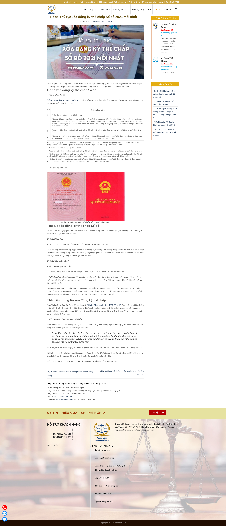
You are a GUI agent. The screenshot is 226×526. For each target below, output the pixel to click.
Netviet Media (120, 523)
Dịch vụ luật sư (120, 9)
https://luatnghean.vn (65, 399)
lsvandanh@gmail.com (63, 396)
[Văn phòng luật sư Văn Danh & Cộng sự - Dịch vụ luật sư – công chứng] (54, 9)
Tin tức (157, 9)
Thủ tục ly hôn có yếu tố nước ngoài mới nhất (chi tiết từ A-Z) (164, 132)
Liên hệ (167, 9)
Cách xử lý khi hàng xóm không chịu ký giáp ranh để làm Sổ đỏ (164, 94)
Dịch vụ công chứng (141, 9)
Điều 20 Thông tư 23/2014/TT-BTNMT (104, 305)
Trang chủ (92, 9)
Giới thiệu (105, 9)
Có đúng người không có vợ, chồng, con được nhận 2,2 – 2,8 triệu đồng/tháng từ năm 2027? (165, 113)
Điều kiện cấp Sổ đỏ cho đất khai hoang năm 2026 (164, 123)
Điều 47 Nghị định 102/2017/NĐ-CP (63, 100)
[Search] (177, 9)
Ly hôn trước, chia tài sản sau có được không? (164, 102)
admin (109, 21)
